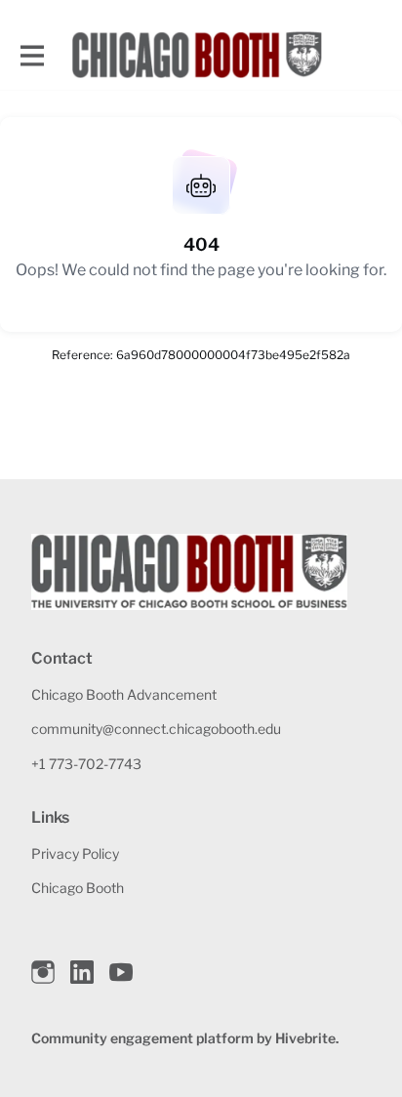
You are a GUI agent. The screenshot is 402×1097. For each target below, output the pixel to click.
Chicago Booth (77, 887)
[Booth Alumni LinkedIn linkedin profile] (82, 972)
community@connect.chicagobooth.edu (156, 728)
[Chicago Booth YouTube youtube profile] (121, 972)
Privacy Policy (75, 853)
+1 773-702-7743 (86, 763)
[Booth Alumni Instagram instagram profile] (43, 972)
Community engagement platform (142, 1038)
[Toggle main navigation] (31, 55)
